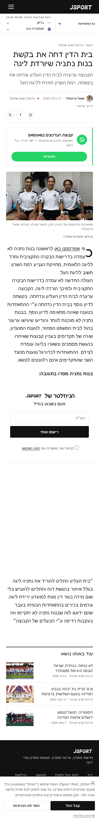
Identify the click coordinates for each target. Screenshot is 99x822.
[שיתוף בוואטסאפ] (30, 115)
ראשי (89, 45)
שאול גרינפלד (74, 98)
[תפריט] (11, 7)
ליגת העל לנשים (66, 775)
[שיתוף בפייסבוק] (20, 115)
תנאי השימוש (31, 448)
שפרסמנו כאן (67, 248)
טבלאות (21, 775)
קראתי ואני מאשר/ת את (48, 448)
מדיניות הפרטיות (84, 815)
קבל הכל (73, 806)
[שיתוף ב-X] (10, 115)
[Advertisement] (49, 520)
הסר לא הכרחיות (26, 806)
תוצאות (41, 775)
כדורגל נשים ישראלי (71, 45)
